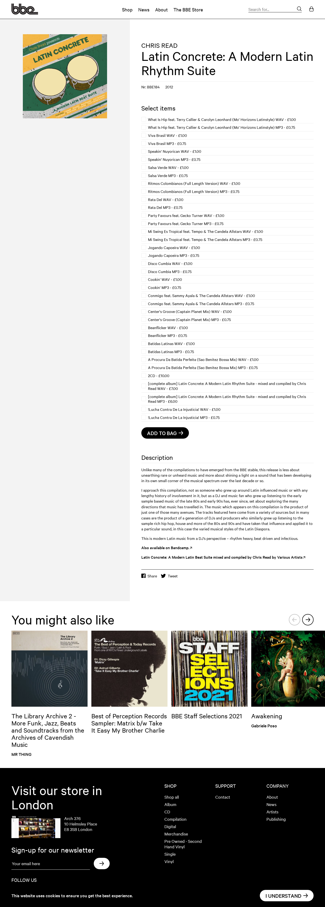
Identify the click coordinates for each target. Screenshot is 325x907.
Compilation (175, 819)
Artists (272, 811)
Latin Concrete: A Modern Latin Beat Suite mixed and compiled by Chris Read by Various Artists (222, 557)
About (161, 9)
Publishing (276, 819)
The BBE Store (188, 9)
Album (170, 804)
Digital (170, 826)
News (143, 9)
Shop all (171, 797)
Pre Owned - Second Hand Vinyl (183, 843)
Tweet (173, 575)
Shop (127, 9)
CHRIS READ (159, 45)
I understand (283, 895)
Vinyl (169, 861)
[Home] (24, 12)
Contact (222, 797)
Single (170, 854)
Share (152, 575)
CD (167, 811)
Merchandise (176, 833)
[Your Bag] (311, 9)
